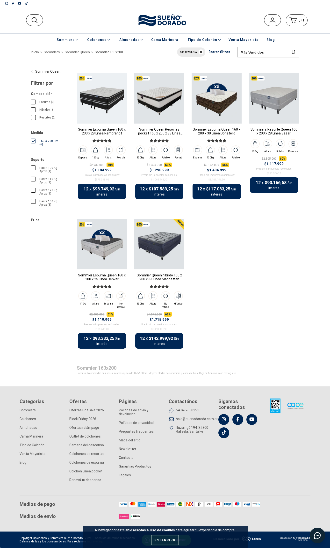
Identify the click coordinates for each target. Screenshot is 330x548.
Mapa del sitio (129, 440)
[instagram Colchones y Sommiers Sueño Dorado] (7, 3)
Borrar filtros (219, 52)
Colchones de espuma (86, 462)
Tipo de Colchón (32, 445)
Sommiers (52, 52)
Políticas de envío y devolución (133, 412)
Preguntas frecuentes (136, 431)
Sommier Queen (77, 52)
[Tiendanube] (295, 540)
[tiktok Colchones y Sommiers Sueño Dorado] (27, 3)
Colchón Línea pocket (85, 471)
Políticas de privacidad (136, 423)
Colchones (28, 419)
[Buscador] (34, 20)
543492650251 (187, 410)
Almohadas (28, 428)
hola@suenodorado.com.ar (197, 419)
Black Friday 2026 (82, 419)
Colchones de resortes (87, 454)
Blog (270, 40)
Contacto (126, 458)
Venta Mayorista (243, 40)
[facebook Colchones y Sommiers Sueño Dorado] (13, 3)
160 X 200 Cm (188, 52)
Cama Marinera (164, 40)
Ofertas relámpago (84, 428)
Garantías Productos (135, 466)
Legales (125, 475)
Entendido (165, 540)
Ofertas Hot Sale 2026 (86, 410)
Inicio (35, 52)
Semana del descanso (86, 445)
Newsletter (127, 449)
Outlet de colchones (85, 436)
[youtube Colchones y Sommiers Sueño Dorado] (20, 3)
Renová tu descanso (85, 480)
